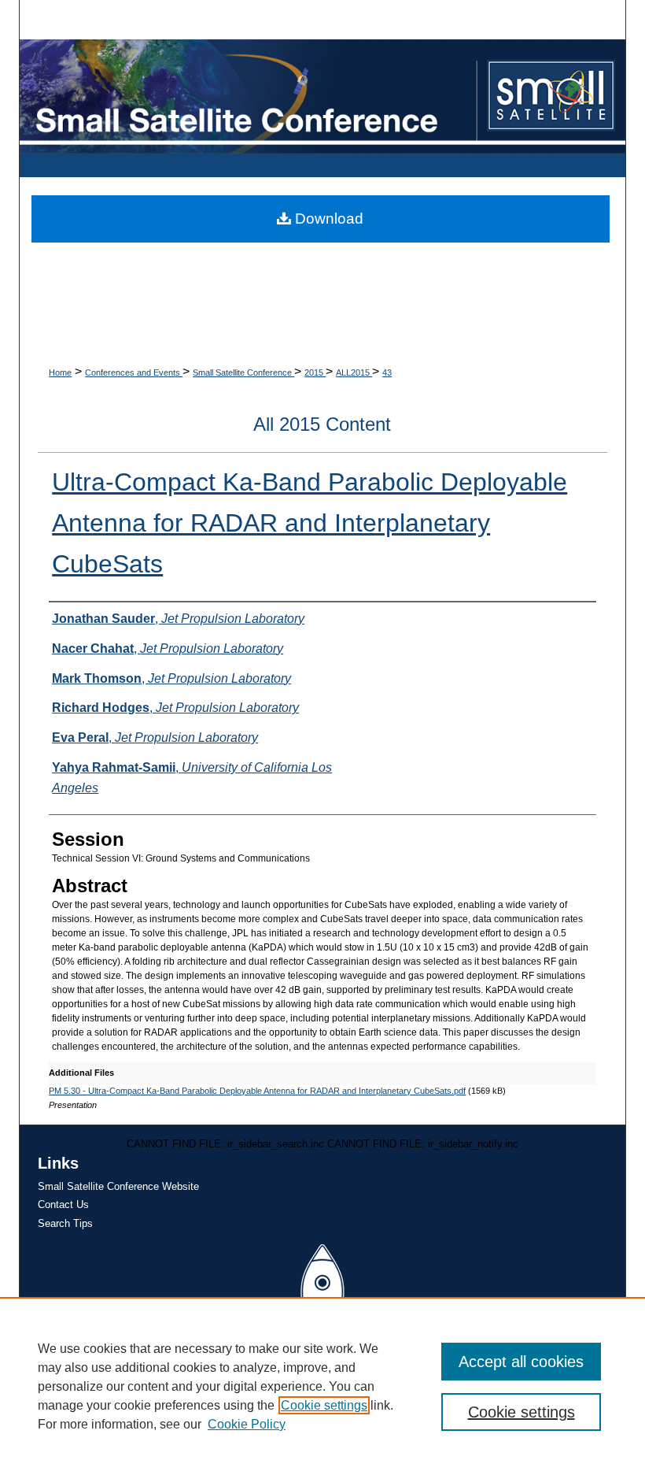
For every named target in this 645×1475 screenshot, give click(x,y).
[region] (322, 1386)
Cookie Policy (247, 1424)
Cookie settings (324, 1405)
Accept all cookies (521, 1361)
